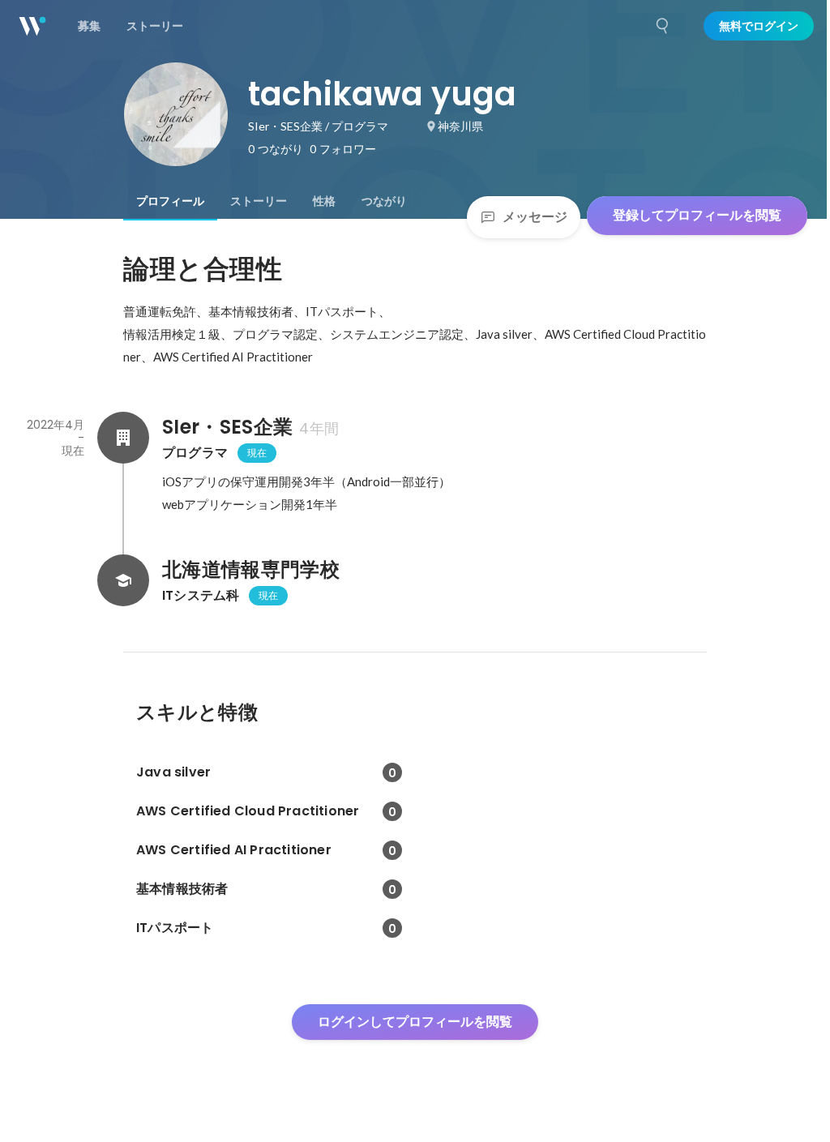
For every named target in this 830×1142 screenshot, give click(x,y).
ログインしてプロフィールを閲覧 (415, 1021)
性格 (324, 201)
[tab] (170, 201)
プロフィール (170, 201)
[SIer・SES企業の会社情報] (123, 438)
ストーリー (258, 201)
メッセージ (535, 216)
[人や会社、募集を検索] (663, 26)
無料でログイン (758, 26)
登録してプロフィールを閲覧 (697, 215)
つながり (384, 201)
